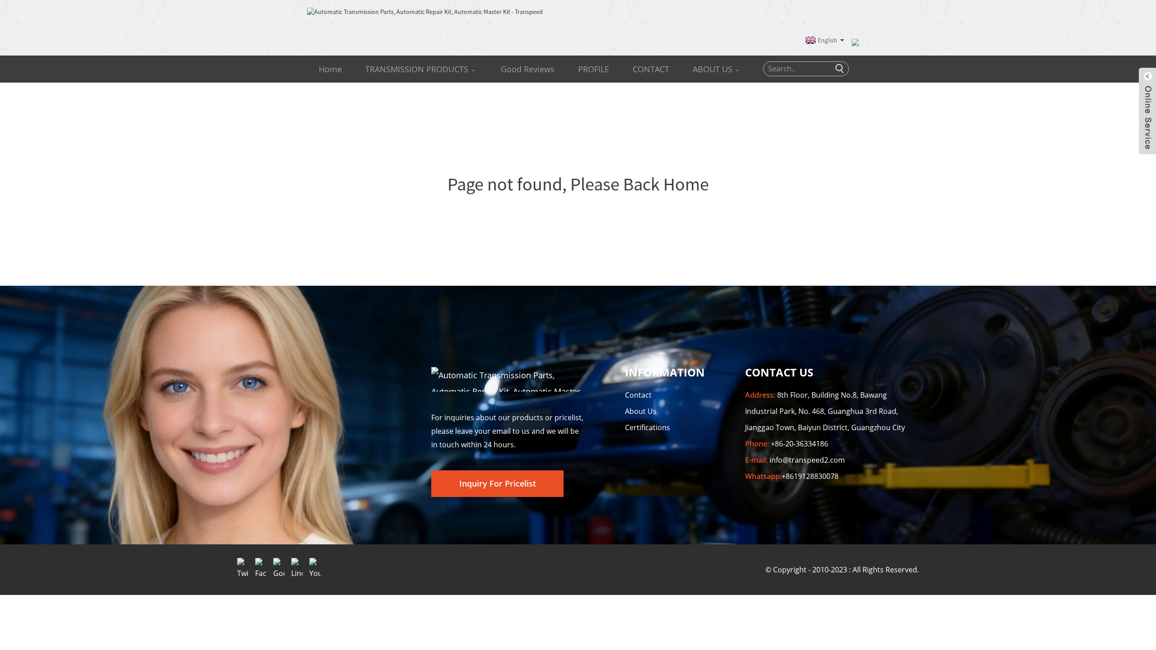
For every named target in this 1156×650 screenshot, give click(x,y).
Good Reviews (528, 69)
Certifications (647, 427)
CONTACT (651, 69)
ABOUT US (712, 69)
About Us (641, 411)
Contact (638, 395)
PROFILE (593, 69)
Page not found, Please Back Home (578, 184)
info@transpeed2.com (807, 460)
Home (330, 69)
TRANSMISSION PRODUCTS (416, 69)
